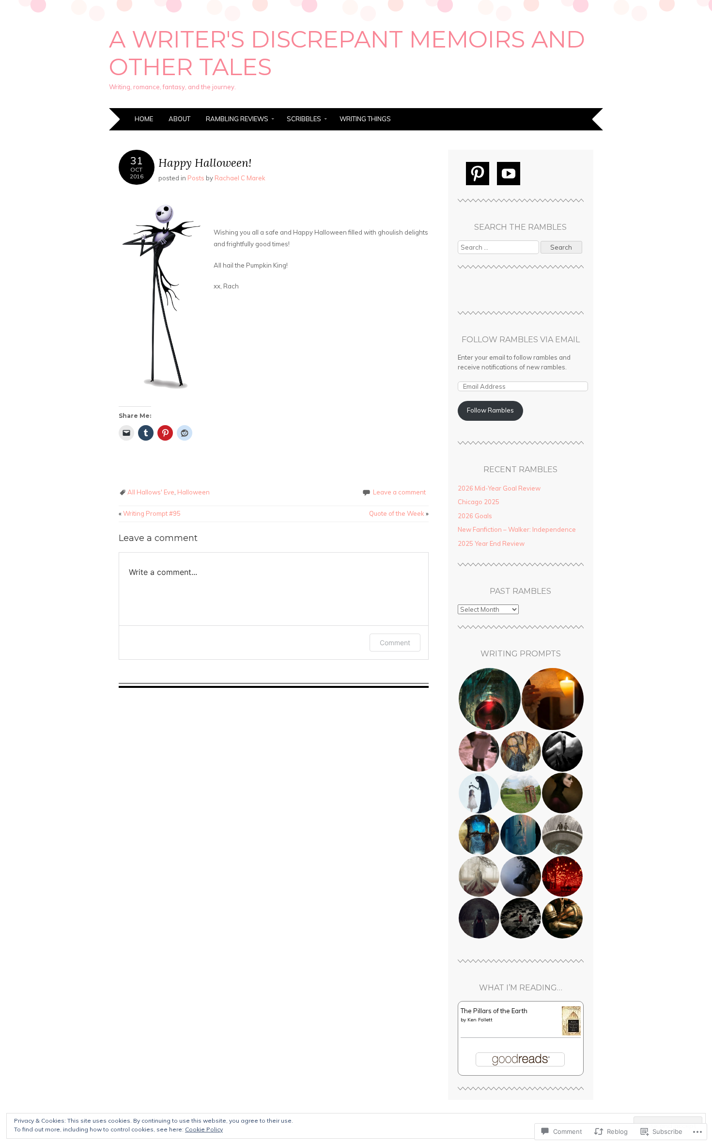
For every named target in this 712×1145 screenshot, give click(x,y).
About (179, 119)
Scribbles (304, 119)
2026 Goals (475, 516)
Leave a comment (399, 492)
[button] (489, 699)
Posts (195, 178)
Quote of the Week (399, 513)
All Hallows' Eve (150, 492)
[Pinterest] (477, 173)
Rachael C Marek (240, 178)
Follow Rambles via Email (521, 339)
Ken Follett (480, 1020)
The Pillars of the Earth (494, 1011)
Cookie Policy (204, 1129)
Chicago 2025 (478, 502)
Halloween (193, 492)
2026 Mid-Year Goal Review (499, 488)
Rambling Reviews (237, 119)
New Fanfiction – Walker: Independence (517, 529)
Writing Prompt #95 (150, 513)
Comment (395, 642)
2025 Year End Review (491, 543)
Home (144, 119)
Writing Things (365, 119)
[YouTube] (508, 173)
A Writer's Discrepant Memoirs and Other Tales (347, 53)
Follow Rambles (490, 410)
